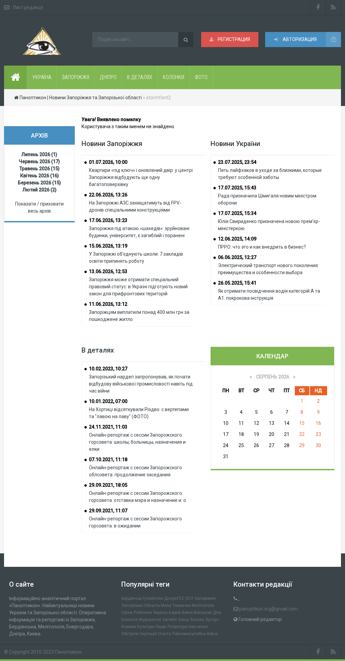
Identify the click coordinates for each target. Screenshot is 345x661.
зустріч (212, 619)
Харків (174, 612)
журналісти (150, 619)
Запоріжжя (205, 598)
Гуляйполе (153, 598)
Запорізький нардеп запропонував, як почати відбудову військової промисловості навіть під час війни (141, 384)
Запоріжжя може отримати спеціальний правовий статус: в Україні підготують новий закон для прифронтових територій (138, 286)
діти (217, 612)
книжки (128, 626)
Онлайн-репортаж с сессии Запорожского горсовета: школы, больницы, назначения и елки (137, 442)
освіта (164, 633)
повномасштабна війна (195, 633)
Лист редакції (27, 7)
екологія (129, 619)
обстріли (129, 633)
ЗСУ (189, 598)
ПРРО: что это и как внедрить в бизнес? (262, 247)
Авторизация (299, 39)
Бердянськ (131, 598)
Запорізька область (140, 605)
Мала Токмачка (176, 605)
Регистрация (233, 39)
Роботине (143, 612)
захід (183, 619)
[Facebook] (318, 7)
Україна (160, 612)
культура (145, 626)
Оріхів (127, 612)
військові (203, 612)
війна (187, 612)
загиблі (169, 619)
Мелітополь (203, 605)
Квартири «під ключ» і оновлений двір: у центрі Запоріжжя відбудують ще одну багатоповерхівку (141, 177)
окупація (148, 633)
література (177, 626)
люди (160, 626)
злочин (197, 619)
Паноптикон (68, 652)
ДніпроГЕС (174, 598)
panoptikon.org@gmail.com (268, 609)
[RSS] (333, 7)
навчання (198, 626)
